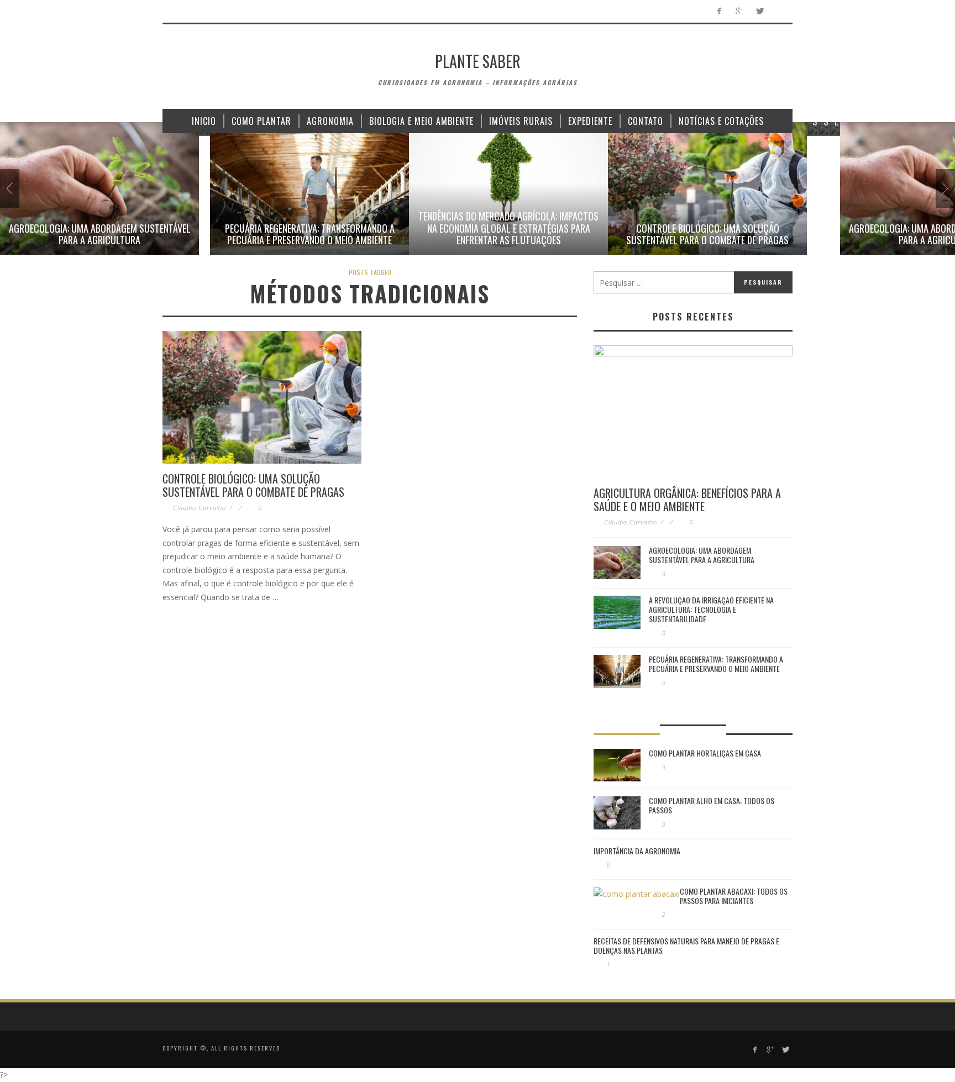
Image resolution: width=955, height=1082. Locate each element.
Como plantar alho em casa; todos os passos (711, 805)
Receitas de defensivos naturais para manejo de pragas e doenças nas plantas (686, 945)
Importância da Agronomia (637, 851)
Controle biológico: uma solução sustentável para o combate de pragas (707, 234)
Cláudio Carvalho (199, 507)
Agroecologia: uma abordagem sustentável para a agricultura (100, 234)
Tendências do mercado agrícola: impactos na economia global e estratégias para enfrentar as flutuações (508, 228)
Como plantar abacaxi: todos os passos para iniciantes (734, 895)
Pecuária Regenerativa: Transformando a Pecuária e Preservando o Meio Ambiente (310, 234)
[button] (99, 188)
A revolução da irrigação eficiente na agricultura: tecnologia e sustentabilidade (711, 609)
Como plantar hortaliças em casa (705, 753)
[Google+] (739, 11)
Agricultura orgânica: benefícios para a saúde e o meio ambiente (687, 499)
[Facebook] (719, 11)
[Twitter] (759, 11)
